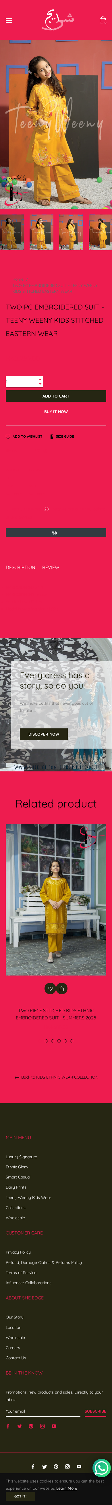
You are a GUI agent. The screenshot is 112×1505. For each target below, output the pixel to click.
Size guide (64, 436)
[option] (56, 933)
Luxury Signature (21, 1156)
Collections (16, 1207)
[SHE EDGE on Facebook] (8, 1426)
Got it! (20, 1496)
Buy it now (56, 411)
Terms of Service (21, 1272)
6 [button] (71, 1041)
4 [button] (59, 1041)
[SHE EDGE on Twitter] (19, 1426)
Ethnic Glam (17, 1167)
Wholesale (15, 1217)
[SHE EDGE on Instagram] (42, 1426)
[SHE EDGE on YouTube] (54, 1426)
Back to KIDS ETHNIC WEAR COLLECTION (59, 1077)
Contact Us (16, 1357)
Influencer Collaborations (28, 1282)
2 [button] (46, 1041)
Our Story (15, 1317)
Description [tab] (20, 567)
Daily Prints (16, 1187)
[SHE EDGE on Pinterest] (31, 1426)
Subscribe (95, 1411)
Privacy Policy (18, 1252)
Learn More (66, 1488)
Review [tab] (51, 567)
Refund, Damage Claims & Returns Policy (44, 1262)
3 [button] (52, 1041)
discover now (43, 734)
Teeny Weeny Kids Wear (28, 1197)
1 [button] (40, 1041)
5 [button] (65, 1041)
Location (13, 1327)
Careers (13, 1347)
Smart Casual (18, 1177)
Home (18, 279)
